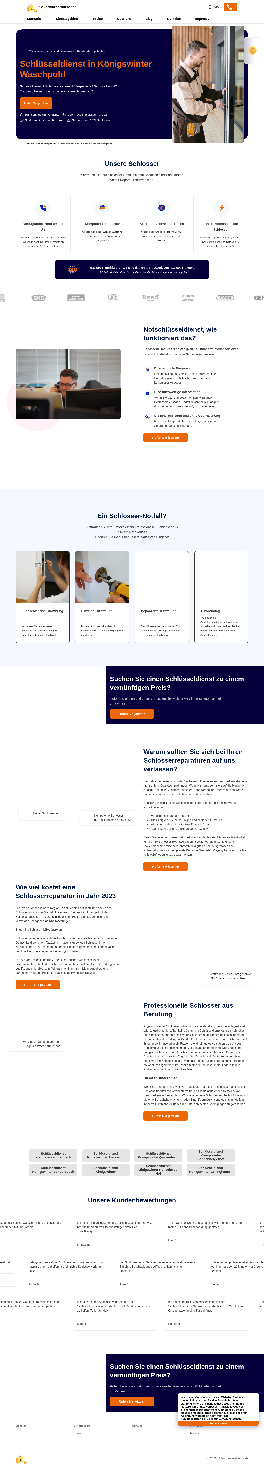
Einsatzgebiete (67, 19)
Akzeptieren (218, 1423)
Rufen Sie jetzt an (36, 103)
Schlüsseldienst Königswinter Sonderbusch (53, 1170)
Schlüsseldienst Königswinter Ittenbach (53, 1155)
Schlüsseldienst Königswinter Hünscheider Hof (158, 1169)
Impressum (203, 19)
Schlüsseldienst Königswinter (105, 1170)
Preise (98, 19)
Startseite (34, 19)
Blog (149, 19)
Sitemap (195, 1433)
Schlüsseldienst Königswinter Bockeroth (105, 1155)
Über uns (124, 19)
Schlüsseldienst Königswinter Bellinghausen (211, 1170)
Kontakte (174, 19)
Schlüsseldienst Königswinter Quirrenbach (158, 1155)
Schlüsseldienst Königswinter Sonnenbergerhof (210, 1155)
